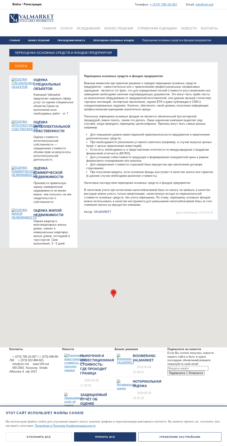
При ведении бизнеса (71, 40)
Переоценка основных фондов (113, 40)
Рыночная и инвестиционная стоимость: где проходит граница (97, 364)
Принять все (105, 437)
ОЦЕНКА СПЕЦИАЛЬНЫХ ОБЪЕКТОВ (47, 84)
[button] (113, 293)
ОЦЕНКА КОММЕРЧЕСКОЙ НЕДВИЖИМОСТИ (48, 172)
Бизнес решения (38, 40)
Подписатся (177, 373)
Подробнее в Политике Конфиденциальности (65, 425)
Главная (14, 40)
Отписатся (196, 373)
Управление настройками (179, 437)
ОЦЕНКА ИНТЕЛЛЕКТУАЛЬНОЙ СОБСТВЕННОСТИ (51, 126)
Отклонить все (39, 437)
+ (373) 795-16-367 (163, 4)
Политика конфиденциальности (30, 353)
